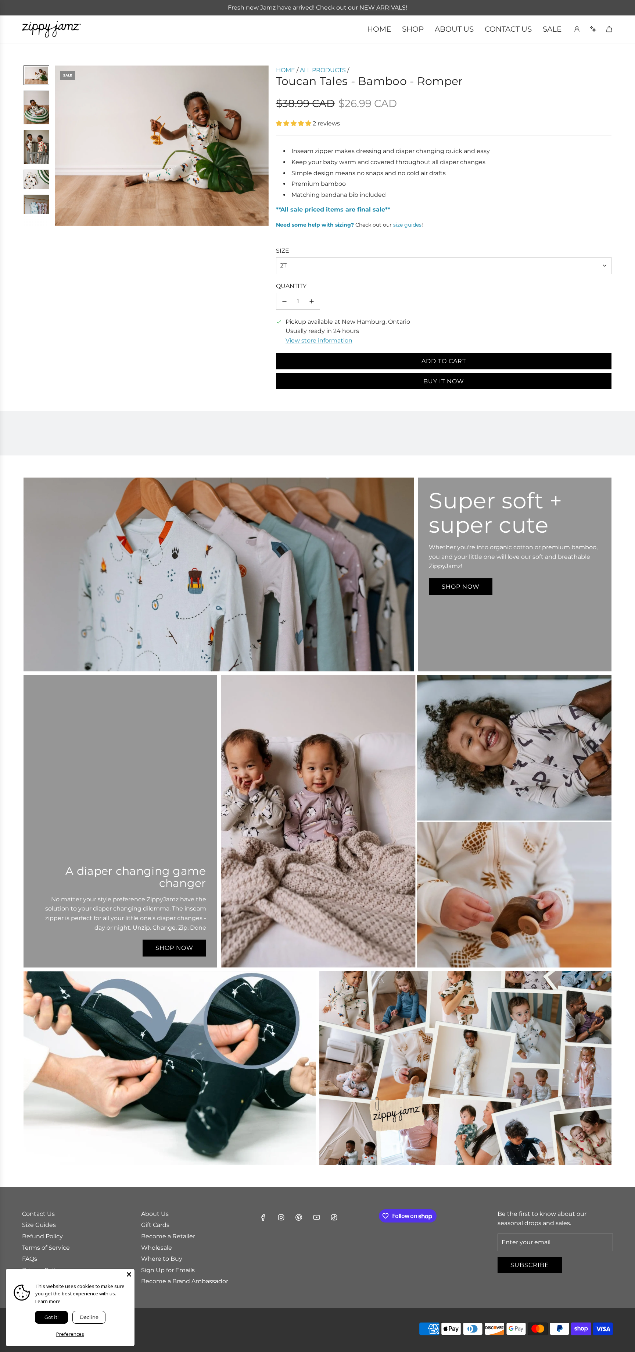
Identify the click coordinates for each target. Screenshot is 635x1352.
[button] (61, 146)
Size (282, 250)
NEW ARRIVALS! (383, 7)
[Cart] (609, 29)
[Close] (129, 1274)
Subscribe (529, 1264)
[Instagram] (281, 1217)
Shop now (461, 586)
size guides (407, 224)
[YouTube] (316, 1217)
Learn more (48, 1301)
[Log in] (577, 29)
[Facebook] (263, 1217)
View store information (319, 340)
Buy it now (443, 381)
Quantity (291, 286)
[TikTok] (334, 1217)
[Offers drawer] (593, 29)
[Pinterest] (299, 1217)
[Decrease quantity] (284, 301)
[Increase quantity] (312, 301)
